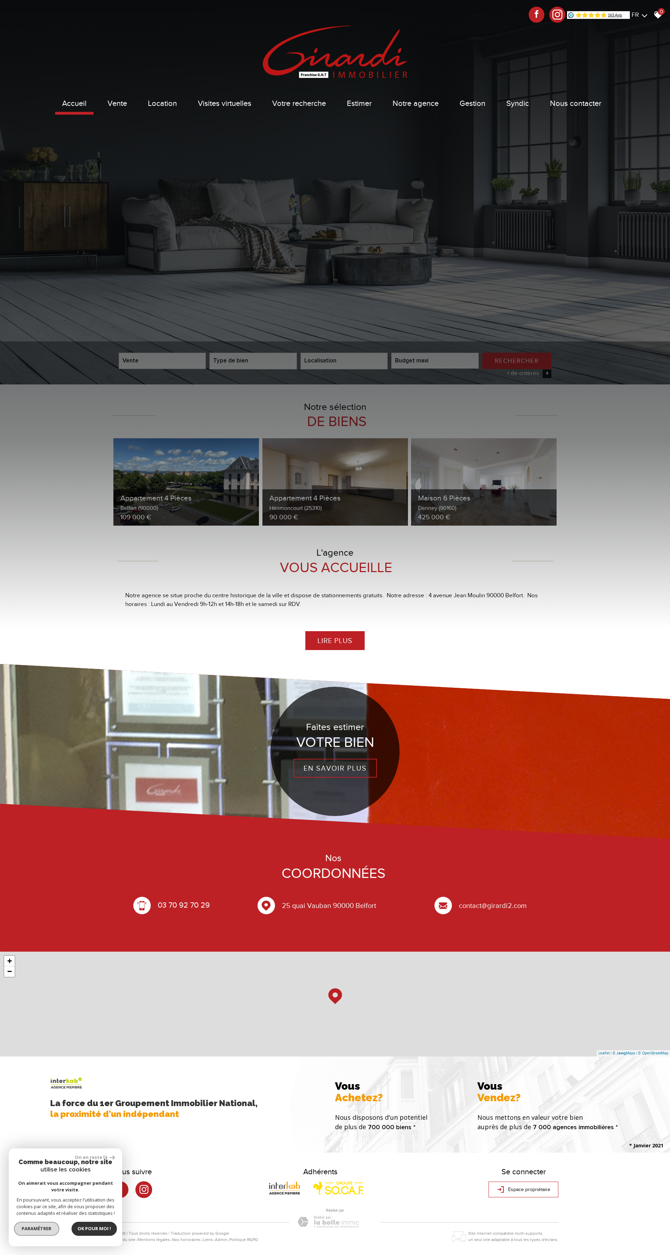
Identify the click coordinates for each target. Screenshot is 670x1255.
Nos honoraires (186, 1239)
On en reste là (91, 1157)
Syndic (517, 103)
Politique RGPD (243, 1239)
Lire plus (335, 640)
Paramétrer (37, 1228)
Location (162, 103)
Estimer (359, 103)
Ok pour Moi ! (94, 1228)
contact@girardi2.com (493, 905)
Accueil (74, 103)
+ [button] (9, 961)
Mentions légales (153, 1239)
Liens (208, 1239)
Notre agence (416, 103)
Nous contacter (575, 103)
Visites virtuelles (224, 103)
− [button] (9, 971)
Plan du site (124, 1239)
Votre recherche (299, 103)
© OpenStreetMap (653, 1053)
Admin (221, 1239)
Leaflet (604, 1053)
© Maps (623, 1053)
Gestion (472, 103)
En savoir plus (335, 768)
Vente (117, 103)
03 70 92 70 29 (184, 904)
